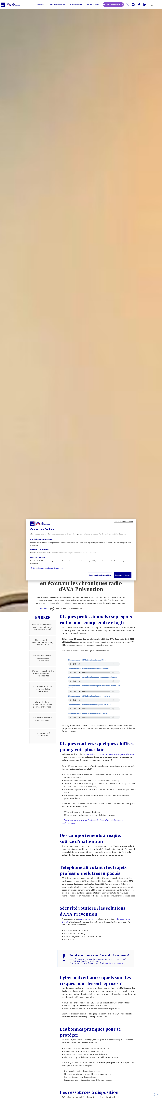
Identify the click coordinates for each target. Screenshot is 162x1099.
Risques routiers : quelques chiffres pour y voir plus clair (43, 642)
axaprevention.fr (85, 919)
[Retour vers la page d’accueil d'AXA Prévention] (10, 5)
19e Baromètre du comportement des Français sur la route (108, 754)
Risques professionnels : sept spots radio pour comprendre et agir (43, 626)
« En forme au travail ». (114, 963)
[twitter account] (127, 4)
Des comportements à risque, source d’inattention (43, 657)
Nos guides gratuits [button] (76, 4)
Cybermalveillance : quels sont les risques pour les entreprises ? (42, 704)
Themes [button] (40, 4)
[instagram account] (132, 5)
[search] (150, 4)
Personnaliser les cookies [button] (100, 575)
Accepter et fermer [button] (122, 575)
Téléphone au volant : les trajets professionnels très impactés (43, 673)
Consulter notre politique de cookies (48, 568)
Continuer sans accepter (123, 521)
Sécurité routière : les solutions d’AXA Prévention (42, 689)
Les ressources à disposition (43, 734)
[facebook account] (138, 5)
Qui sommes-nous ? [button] (94, 4)
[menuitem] (41, 5)
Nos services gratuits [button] (58, 4)
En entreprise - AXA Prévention (69, 608)
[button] (128, 4)
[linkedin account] (144, 5)
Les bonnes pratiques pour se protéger (42, 718)
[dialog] (81, 549)
